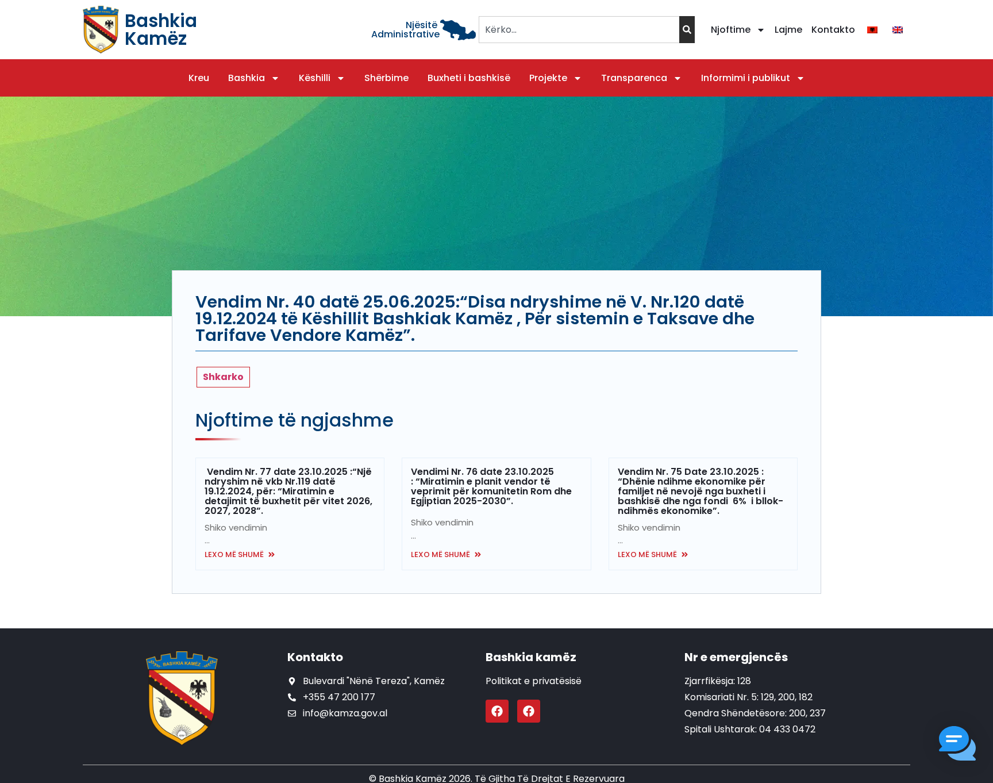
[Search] (687, 29)
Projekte (548, 78)
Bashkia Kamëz (161, 29)
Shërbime (386, 78)
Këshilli (314, 78)
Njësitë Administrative (405, 29)
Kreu (198, 78)
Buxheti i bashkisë (469, 78)
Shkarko (223, 376)
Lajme (788, 29)
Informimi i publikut (745, 78)
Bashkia (246, 78)
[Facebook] (497, 711)
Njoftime (730, 29)
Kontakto (833, 29)
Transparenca (634, 78)
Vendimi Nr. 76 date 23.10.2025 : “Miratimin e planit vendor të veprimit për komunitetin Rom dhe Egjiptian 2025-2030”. (491, 486)
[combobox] (579, 29)
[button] (957, 745)
